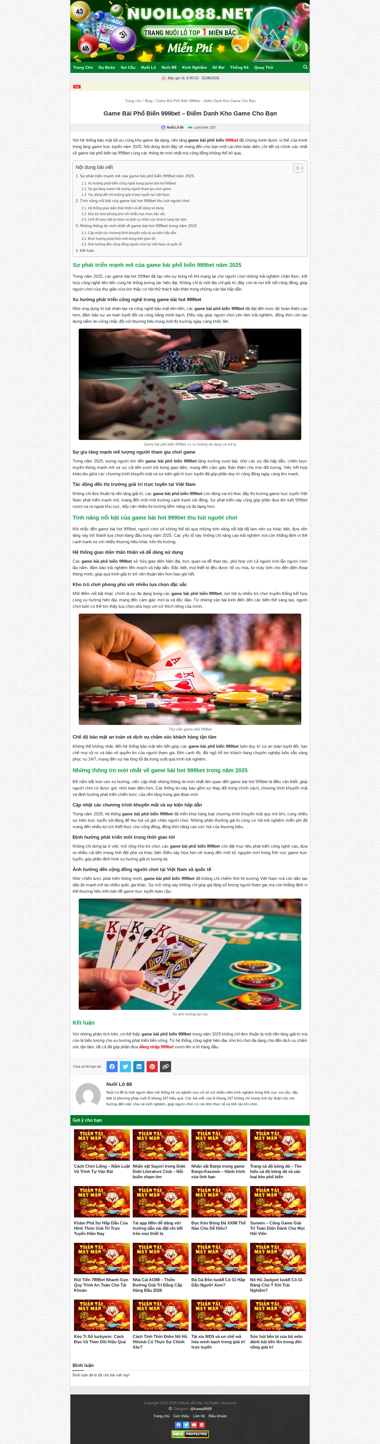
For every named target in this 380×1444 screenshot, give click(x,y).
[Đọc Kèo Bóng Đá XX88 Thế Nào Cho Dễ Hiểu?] (219, 1201)
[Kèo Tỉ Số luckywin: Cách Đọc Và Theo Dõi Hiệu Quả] (102, 1315)
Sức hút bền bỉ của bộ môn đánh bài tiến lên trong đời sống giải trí (276, 1341)
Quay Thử (263, 67)
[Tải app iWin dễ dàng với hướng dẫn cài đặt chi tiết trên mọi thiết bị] (161, 1201)
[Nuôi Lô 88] (88, 1094)
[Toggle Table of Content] (295, 168)
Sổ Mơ (218, 67)
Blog (148, 101)
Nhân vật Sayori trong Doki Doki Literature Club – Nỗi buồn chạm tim (159, 1171)
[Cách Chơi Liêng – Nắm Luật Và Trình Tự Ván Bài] (102, 1145)
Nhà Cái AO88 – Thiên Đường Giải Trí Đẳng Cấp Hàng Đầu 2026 (157, 1285)
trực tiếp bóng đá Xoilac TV (198, 1390)
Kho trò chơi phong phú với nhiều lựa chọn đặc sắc (126, 214)
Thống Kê (239, 67)
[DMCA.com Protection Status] (190, 1434)
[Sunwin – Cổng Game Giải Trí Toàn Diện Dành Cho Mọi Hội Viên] (278, 1201)
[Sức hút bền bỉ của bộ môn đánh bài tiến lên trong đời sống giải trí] (278, 1315)
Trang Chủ (83, 67)
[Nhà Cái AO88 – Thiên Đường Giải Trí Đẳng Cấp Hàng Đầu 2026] (161, 1258)
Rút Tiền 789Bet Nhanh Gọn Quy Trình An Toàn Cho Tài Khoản (101, 1285)
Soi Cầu (128, 67)
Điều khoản (218, 1416)
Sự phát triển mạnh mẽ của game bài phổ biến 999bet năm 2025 (137, 176)
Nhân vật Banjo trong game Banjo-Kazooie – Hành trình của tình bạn (218, 1171)
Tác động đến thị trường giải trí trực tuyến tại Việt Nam (128, 195)
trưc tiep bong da (229, 1390)
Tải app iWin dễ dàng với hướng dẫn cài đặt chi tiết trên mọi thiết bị (158, 1228)
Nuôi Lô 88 (119, 1084)
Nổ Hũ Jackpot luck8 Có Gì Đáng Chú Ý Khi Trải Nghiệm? (276, 1285)
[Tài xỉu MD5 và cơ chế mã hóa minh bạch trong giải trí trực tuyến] (219, 1315)
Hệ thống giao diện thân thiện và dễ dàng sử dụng (126, 208)
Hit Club (173, 1390)
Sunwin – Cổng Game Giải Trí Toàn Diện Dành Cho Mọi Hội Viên (277, 1228)
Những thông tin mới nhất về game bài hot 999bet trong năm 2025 (138, 226)
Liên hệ (199, 1416)
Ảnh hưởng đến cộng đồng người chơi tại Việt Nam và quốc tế (135, 244)
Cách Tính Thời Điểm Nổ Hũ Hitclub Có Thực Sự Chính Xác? (160, 1341)
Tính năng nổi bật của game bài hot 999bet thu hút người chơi (134, 201)
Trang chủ (133, 101)
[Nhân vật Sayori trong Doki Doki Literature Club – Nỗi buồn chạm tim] (161, 1145)
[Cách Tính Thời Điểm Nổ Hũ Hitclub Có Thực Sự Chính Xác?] (161, 1315)
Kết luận (87, 251)
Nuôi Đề (169, 67)
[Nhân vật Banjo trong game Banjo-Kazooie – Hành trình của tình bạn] (219, 1145)
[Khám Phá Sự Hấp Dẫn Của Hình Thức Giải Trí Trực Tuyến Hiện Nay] (102, 1201)
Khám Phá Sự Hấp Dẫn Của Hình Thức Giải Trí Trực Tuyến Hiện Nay (101, 1228)
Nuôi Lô (148, 67)
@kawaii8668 (201, 1409)
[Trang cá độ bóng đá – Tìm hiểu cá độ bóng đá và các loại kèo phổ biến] (278, 1145)
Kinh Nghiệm (194, 67)
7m (111, 1390)
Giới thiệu (181, 1416)
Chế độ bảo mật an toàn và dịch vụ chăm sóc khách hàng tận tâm (137, 220)
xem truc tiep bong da (151, 1390)
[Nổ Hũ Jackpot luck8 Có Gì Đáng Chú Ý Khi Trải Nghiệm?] (278, 1258)
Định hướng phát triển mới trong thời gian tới (121, 239)
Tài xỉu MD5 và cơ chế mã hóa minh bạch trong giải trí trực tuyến (218, 1341)
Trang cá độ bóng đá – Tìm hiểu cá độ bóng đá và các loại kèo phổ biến (276, 1171)
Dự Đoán (106, 67)
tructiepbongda (125, 1390)
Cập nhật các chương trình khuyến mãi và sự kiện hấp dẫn (132, 233)
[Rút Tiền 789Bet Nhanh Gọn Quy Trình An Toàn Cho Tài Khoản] (102, 1258)
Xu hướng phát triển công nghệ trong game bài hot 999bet (132, 183)
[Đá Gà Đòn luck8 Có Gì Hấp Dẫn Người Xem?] (219, 1258)
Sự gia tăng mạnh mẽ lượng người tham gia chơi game (129, 189)
